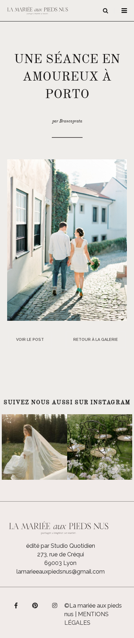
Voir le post (30, 339)
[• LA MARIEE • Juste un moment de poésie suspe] (34, 447)
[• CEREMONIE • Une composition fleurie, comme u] (100, 447)
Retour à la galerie (95, 339)
